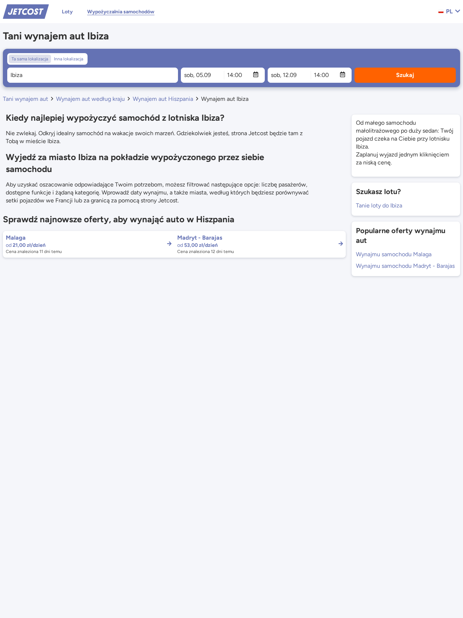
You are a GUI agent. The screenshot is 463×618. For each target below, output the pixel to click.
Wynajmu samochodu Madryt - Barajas (405, 265)
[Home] (26, 11)
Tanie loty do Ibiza (379, 205)
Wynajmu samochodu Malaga (394, 254)
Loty (67, 12)
